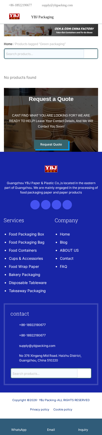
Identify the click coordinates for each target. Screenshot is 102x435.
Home (8, 44)
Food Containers (23, 250)
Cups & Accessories (26, 258)
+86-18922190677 (20, 5)
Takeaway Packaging (27, 290)
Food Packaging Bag (26, 242)
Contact (66, 258)
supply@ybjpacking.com (57, 5)
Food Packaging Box (26, 234)
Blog (63, 242)
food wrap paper (24, 266)
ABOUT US (69, 250)
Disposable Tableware (28, 282)
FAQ (63, 266)
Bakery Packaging (24, 274)
